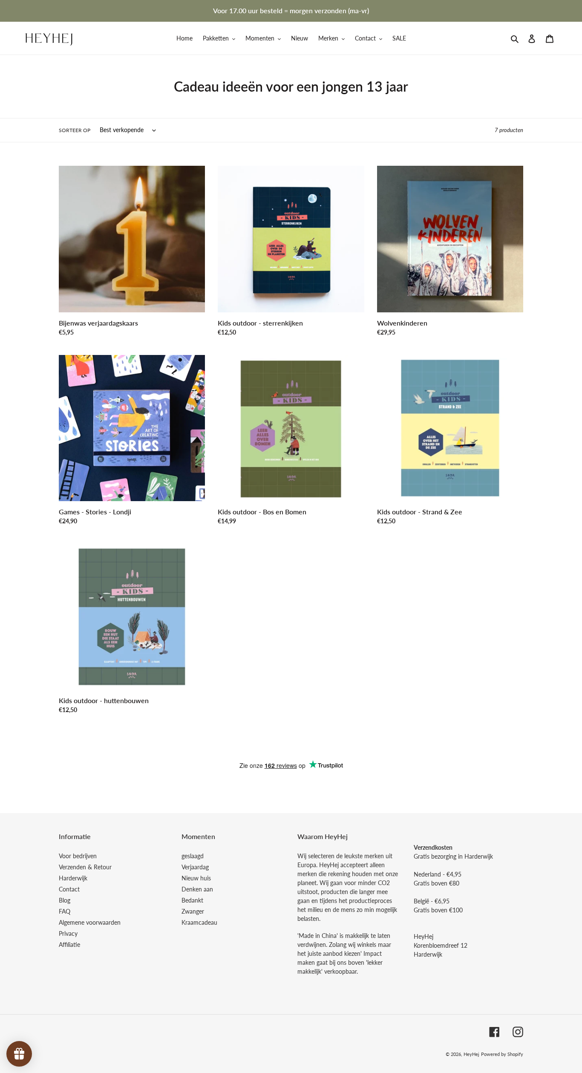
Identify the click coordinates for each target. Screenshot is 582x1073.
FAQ (64, 911)
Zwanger (193, 911)
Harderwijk (73, 878)
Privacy (68, 933)
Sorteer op (74, 130)
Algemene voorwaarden (90, 922)
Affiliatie (69, 944)
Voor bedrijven (78, 856)
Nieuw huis (196, 878)
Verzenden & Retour (85, 867)
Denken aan (197, 889)
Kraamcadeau (199, 922)
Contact (69, 889)
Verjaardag (195, 867)
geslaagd (193, 856)
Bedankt (192, 900)
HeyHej (471, 1054)
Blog (64, 900)
